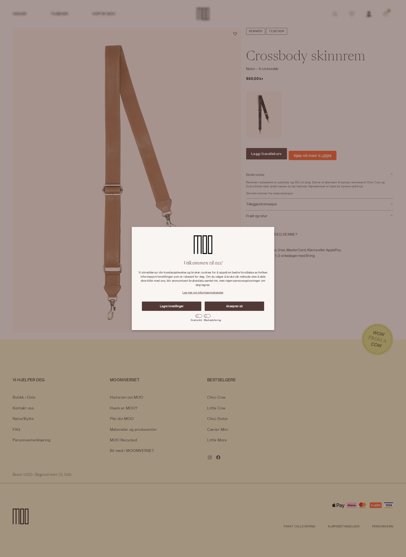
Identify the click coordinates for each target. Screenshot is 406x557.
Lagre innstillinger (172, 306)
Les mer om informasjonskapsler (203, 292)
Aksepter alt (234, 306)
